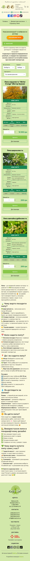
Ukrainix (21, 556)
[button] (15, 125)
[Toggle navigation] (27, 7)
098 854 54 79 (7, 12)
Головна (5, 21)
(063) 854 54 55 (15, 516)
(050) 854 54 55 (15, 514)
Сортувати (7, 71)
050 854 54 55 (16, 12)
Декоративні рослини (18, 21)
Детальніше (15, 141)
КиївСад (14, 553)
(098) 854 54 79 (15, 513)
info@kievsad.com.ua (15, 518)
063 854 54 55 (25, 12)
